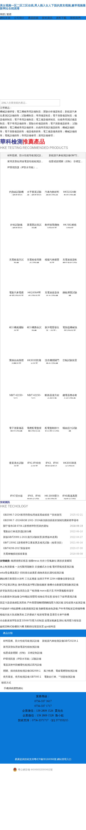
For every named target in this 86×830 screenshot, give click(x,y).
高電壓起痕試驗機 (34, 225)
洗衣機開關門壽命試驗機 (52, 361)
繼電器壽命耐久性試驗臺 (70, 396)
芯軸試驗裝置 (70, 360)
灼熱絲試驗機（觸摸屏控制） (16, 193)
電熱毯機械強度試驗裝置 (70, 328)
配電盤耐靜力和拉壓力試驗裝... (52, 429)
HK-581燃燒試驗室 (69, 225)
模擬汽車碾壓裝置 (52, 260)
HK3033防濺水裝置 (34, 361)
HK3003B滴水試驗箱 (69, 464)
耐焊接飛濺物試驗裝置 (52, 225)
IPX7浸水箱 (16, 495)
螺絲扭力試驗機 (70, 429)
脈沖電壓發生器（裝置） (52, 328)
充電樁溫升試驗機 (16, 260)
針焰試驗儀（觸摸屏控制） (16, 225)
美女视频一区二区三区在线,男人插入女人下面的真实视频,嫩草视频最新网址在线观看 (43, 7)
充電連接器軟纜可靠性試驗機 (70, 260)
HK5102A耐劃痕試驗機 (69, 193)
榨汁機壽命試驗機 (34, 328)
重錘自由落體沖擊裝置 (16, 361)
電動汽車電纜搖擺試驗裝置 (16, 293)
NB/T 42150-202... (16, 396)
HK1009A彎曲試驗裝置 (34, 293)
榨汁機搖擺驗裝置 (16, 328)
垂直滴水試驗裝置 (16, 464)
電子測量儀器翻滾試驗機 (16, 429)
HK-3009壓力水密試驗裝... (52, 496)
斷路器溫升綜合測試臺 (52, 396)
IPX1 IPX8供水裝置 (34, 464)
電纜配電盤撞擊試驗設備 (34, 429)
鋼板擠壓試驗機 (70, 293)
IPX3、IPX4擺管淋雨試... (52, 464)
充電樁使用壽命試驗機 (34, 260)
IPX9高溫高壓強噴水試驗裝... (69, 496)
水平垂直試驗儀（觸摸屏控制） (34, 193)
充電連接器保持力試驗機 (52, 293)
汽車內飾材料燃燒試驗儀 (52, 193)
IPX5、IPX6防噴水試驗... (34, 496)
